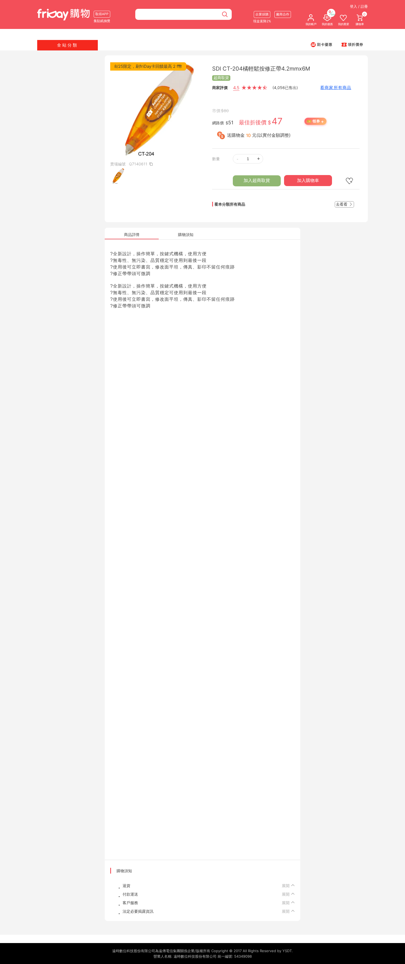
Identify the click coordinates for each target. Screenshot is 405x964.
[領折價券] (352, 44)
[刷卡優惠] (321, 44)
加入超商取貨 (257, 180)
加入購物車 (308, 180)
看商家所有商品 (335, 87)
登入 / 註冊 (359, 6)
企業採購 (262, 14)
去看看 (342, 204)
